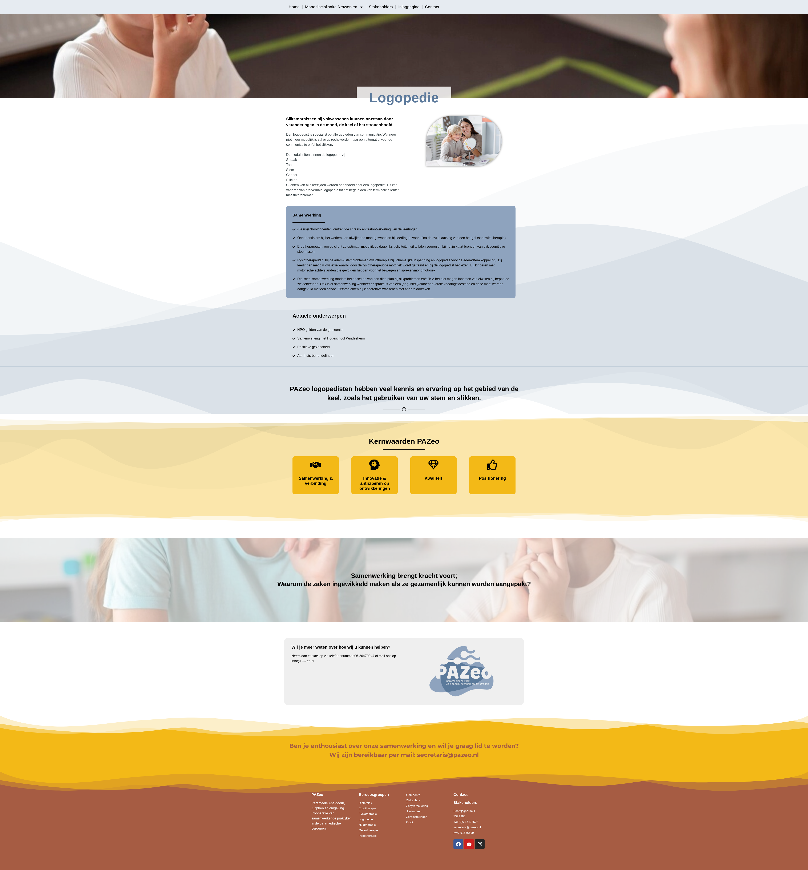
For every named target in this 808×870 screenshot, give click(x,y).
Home (294, 7)
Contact (432, 7)
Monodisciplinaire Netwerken (331, 7)
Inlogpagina (409, 7)
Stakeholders (381, 7)
